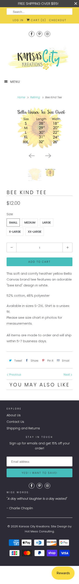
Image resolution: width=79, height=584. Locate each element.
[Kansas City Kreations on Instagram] (47, 34)
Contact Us (15, 422)
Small (13, 222)
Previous (14, 374)
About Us (14, 415)
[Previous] (31, 155)
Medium (29, 222)
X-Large (15, 232)
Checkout (57, 20)
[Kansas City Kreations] (39, 58)
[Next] (48, 155)
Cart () (38, 20)
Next (67, 374)
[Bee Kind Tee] (39, 128)
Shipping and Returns (23, 428)
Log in (18, 20)
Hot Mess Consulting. (39, 531)
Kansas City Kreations (34, 526)
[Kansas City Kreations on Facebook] (31, 34)
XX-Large (34, 232)
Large (46, 222)
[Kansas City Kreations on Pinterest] (39, 34)
